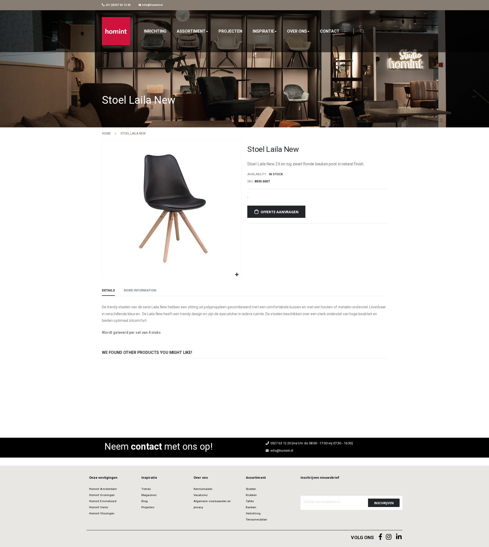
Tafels (250, 501)
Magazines (149, 495)
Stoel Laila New (110, 394)
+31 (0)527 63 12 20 (117, 5)
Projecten (147, 507)
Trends (146, 489)
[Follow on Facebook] (380, 537)
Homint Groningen (102, 495)
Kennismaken (203, 489)
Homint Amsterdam (103, 489)
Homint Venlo (98, 507)
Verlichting (253, 513)
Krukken (251, 495)
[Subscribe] (384, 502)
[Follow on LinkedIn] (399, 537)
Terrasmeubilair (256, 519)
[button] (237, 274)
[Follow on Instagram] (389, 537)
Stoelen (251, 489)
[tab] (108, 291)
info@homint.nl (152, 5)
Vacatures (201, 495)
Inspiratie (149, 477)
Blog (144, 501)
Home (106, 133)
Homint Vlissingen (101, 513)
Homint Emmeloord (102, 501)
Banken (251, 507)
